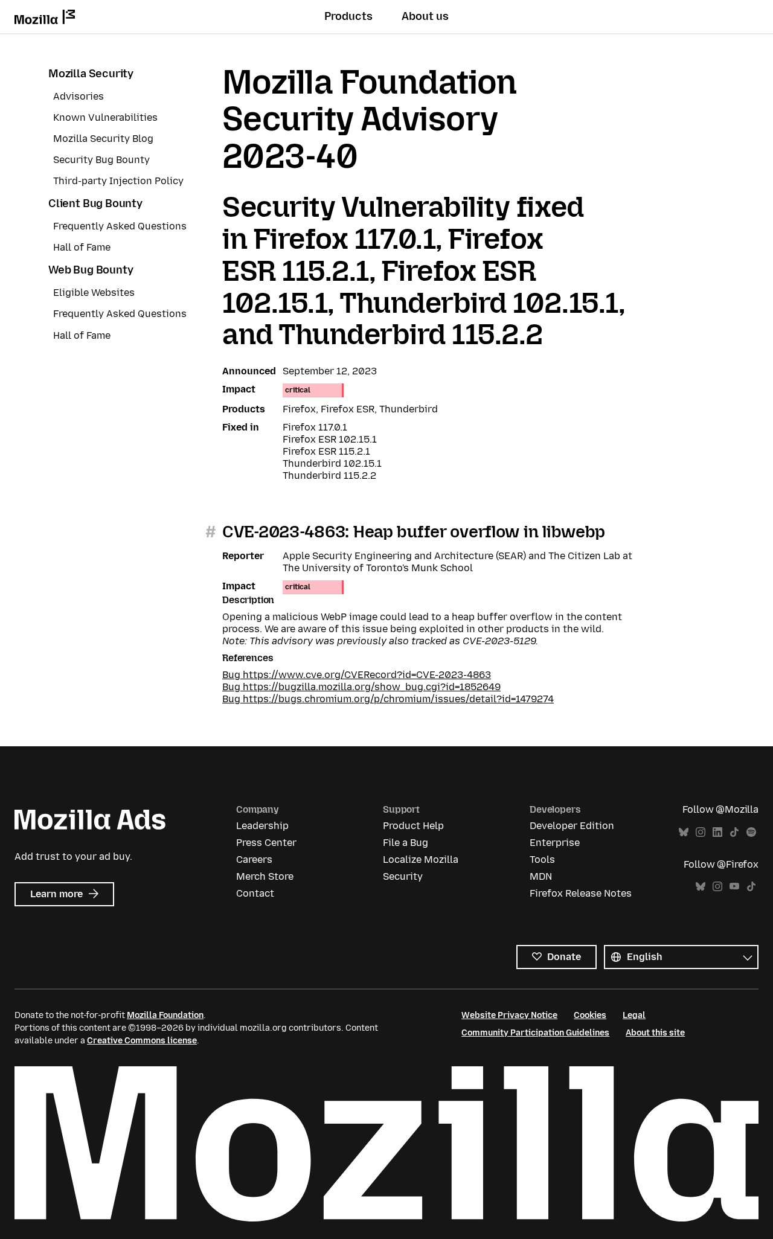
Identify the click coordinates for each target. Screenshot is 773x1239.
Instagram (700, 832)
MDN (541, 876)
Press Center (266, 842)
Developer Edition (572, 825)
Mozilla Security (90, 73)
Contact (255, 893)
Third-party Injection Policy (118, 181)
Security (403, 876)
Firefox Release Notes (581, 893)
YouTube (734, 886)
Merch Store (264, 876)
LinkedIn (717, 832)
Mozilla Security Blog (103, 138)
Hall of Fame (82, 247)
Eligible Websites (94, 292)
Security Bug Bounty (101, 159)
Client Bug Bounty (95, 203)
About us (425, 16)
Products (348, 16)
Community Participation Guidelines (535, 1033)
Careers (254, 859)
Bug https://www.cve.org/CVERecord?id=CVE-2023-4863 (356, 674)
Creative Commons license (142, 1041)
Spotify (751, 832)
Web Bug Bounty (90, 270)
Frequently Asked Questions (120, 226)
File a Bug (405, 842)
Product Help (413, 825)
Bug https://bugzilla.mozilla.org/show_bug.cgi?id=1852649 (361, 687)
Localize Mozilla (420, 859)
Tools (542, 859)
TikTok (734, 832)
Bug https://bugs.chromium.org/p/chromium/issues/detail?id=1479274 (388, 699)
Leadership (262, 825)
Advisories (78, 96)
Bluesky (683, 832)
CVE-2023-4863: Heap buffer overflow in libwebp (413, 532)
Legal (634, 1015)
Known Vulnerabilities (105, 117)
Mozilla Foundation (165, 1015)
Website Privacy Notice (509, 1015)
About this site (655, 1033)
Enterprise (555, 842)
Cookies (590, 1015)
